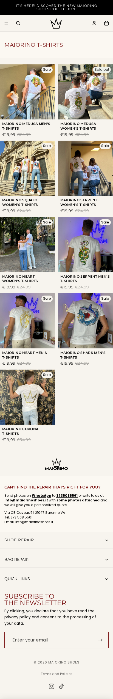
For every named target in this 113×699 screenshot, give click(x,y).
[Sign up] (100, 640)
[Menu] (6, 23)
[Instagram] (51, 686)
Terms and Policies (56, 673)
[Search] (18, 23)
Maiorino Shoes (64, 662)
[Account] (94, 23)
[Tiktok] (61, 686)
